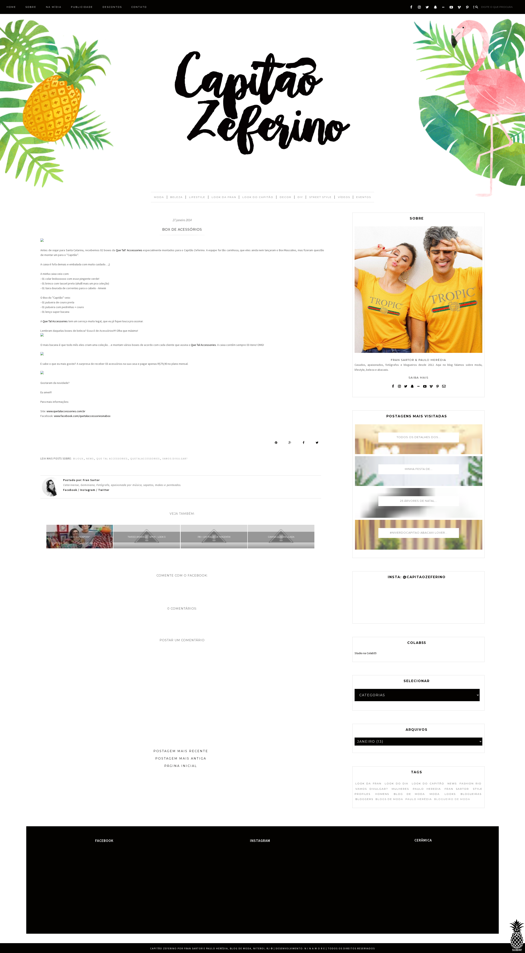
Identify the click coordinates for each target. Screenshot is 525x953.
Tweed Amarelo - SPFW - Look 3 (146, 537)
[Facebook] (411, 8)
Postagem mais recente (180, 751)
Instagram (87, 490)
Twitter (103, 490)
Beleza (176, 197)
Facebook (70, 490)
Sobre (30, 7)
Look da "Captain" (79, 537)
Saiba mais (418, 377)
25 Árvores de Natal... (418, 500)
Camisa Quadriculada (281, 537)
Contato (139, 7)
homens (382, 793)
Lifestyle (197, 197)
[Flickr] (443, 8)
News (90, 458)
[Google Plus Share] (290, 442)
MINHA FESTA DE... (419, 469)
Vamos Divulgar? (175, 458)
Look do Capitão (257, 197)
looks (450, 793)
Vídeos (344, 197)
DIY (300, 197)
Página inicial (180, 766)
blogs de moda (389, 799)
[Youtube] (451, 8)
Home (11, 7)
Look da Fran (224, 197)
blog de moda (409, 793)
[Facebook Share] (303, 442)
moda (435, 793)
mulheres (400, 788)
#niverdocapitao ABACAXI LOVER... (418, 532)
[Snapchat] (435, 8)
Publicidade (82, 7)
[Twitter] (427, 8)
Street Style (320, 197)
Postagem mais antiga (180, 758)
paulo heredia (427, 788)
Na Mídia (54, 7)
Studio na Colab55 (366, 653)
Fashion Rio (470, 783)
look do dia (396, 783)
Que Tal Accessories (55, 321)
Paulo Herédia (418, 799)
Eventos (363, 197)
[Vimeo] (459, 8)
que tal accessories (112, 458)
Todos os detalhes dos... (419, 437)
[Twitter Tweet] (317, 442)
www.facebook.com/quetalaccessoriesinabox (82, 416)
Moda (159, 197)
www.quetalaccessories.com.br (66, 411)
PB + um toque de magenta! (214, 537)
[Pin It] (276, 442)
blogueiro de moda (452, 799)
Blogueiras (471, 793)
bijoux (78, 458)
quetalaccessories (145, 458)
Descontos (112, 7)
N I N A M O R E (315, 948)
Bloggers (364, 799)
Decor (285, 197)
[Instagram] (419, 8)
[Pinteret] (467, 8)
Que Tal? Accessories (129, 250)
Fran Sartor (457, 788)
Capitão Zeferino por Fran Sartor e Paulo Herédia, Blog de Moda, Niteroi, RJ (210, 948)
